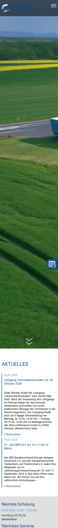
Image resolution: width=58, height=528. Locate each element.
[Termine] (52, 264)
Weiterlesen (13, 434)
